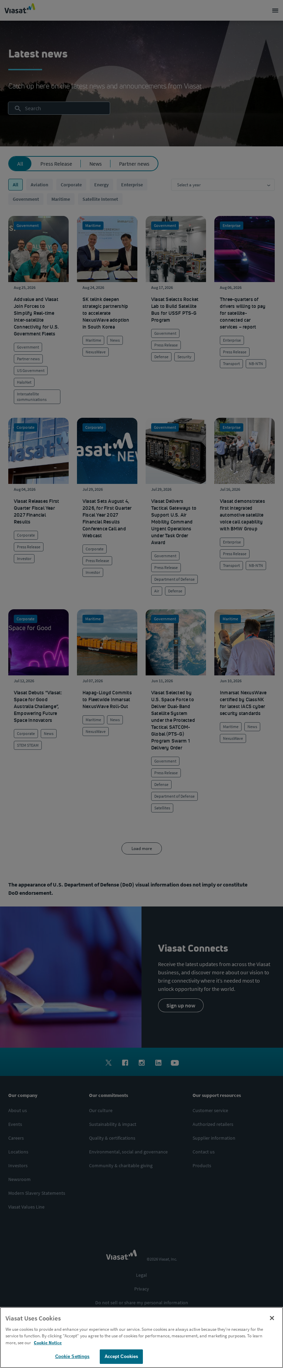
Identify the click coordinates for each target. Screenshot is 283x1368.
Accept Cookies (121, 1356)
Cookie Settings (72, 1356)
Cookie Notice (48, 1343)
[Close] (272, 1318)
